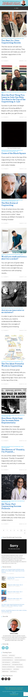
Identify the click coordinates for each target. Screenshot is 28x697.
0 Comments (5, 60)
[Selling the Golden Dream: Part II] (3, 592)
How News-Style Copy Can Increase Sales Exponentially (12, 421)
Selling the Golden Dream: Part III (15, 584)
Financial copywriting (8, 666)
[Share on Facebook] (6, 679)
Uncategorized (5, 447)
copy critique (6, 662)
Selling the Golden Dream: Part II (14, 591)
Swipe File (5, 671)
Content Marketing (17, 150)
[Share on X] (2, 679)
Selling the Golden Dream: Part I (14, 598)
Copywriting (10, 38)
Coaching (3, 38)
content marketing (20, 659)
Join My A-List (19, 687)
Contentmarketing (7, 659)
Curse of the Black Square (13, 153)
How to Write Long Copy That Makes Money (14, 689)
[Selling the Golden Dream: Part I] (3, 599)
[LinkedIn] (7, 647)
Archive (3, 92)
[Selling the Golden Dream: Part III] (3, 585)
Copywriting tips (17, 664)
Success (16, 669)
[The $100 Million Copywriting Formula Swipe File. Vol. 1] (3, 578)
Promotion (19, 666)
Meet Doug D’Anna (12, 687)
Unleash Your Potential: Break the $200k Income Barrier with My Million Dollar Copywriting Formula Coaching (12, 571)
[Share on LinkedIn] (9, 679)
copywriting (6, 664)
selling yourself (7, 669)
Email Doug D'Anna (14, 694)
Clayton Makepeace (7, 657)
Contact (6, 687)
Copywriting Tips (19, 38)
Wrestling (13, 671)
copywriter (15, 662)
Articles (11, 655)
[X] (3, 647)
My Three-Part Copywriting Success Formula (11, 506)
